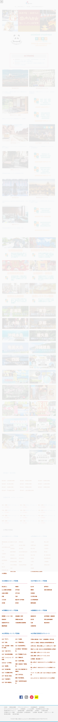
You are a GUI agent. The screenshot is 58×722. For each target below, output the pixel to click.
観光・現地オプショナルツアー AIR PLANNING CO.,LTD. (27, 718)
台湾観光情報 (44, 710)
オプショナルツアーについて (11, 708)
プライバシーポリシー (23, 707)
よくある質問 (30, 708)
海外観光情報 (7, 714)
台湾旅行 (37, 710)
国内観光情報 (21, 710)
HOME (5, 707)
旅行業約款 (42, 707)
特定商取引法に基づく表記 (42, 708)
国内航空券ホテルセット (10, 710)
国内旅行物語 (29, 710)
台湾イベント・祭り (49, 712)
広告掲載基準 (34, 707)
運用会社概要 (12, 707)
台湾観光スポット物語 (9, 712)
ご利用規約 (22, 708)
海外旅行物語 (16, 714)
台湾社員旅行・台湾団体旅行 (24, 712)
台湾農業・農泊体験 (37, 712)
